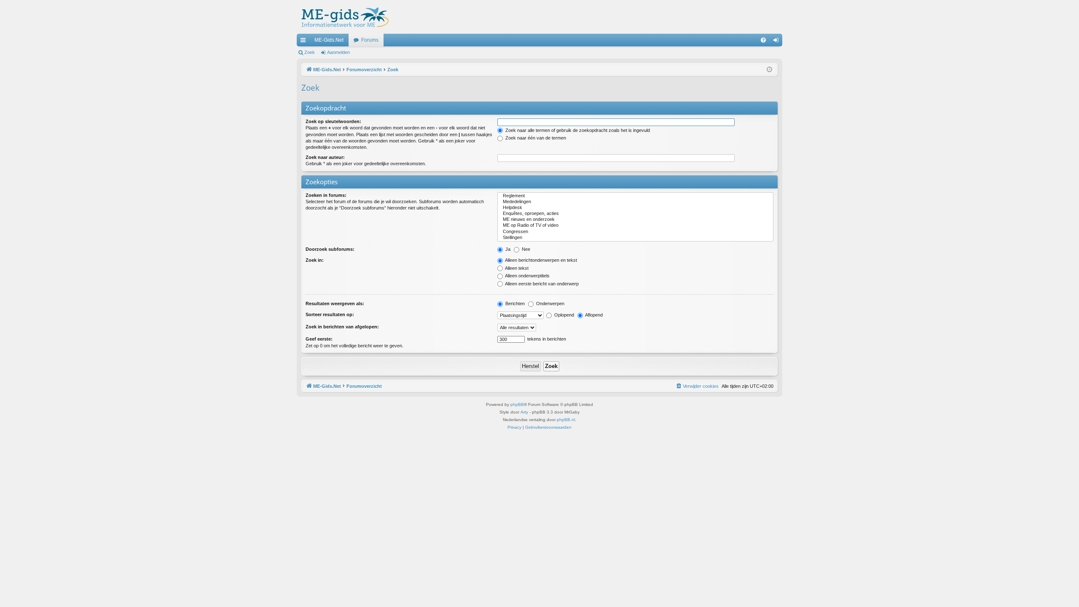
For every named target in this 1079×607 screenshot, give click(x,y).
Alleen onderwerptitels (527, 275)
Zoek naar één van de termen (535, 137)
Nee (525, 249)
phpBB (517, 404)
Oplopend (563, 314)
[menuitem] (763, 40)
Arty (524, 412)
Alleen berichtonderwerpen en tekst (540, 260)
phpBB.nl (566, 419)
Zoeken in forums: (326, 195)
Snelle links (304, 41)
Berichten (514, 303)
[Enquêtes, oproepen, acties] (635, 214)
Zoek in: (315, 260)
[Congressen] (635, 232)
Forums (369, 40)
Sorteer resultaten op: (330, 314)
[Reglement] (635, 196)
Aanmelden (338, 52)
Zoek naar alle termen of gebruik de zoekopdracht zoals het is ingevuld (577, 130)
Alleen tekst (516, 268)
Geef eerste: (319, 338)
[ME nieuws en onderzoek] (635, 220)
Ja (507, 249)
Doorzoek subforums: (330, 249)
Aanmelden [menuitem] (777, 41)
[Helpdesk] (635, 208)
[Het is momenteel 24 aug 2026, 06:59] (769, 70)
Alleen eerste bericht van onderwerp (541, 283)
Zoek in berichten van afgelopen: (342, 326)
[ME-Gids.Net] (343, 17)
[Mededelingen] (635, 202)
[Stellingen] (635, 238)
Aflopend (593, 314)
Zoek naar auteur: (325, 157)
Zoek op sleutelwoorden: (333, 121)
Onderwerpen (549, 303)
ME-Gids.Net (329, 40)
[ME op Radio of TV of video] (635, 225)
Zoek (309, 52)
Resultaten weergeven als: (335, 303)
